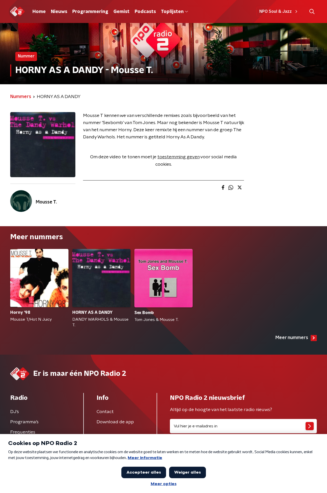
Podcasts (145, 11)
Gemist (121, 11)
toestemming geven (178, 157)
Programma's (24, 422)
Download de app (115, 422)
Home (39, 11)
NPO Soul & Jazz (275, 11)
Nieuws (59, 11)
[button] (312, 11)
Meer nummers (291, 337)
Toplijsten (172, 11)
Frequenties (22, 432)
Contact (105, 412)
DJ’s (14, 412)
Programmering (90, 11)
